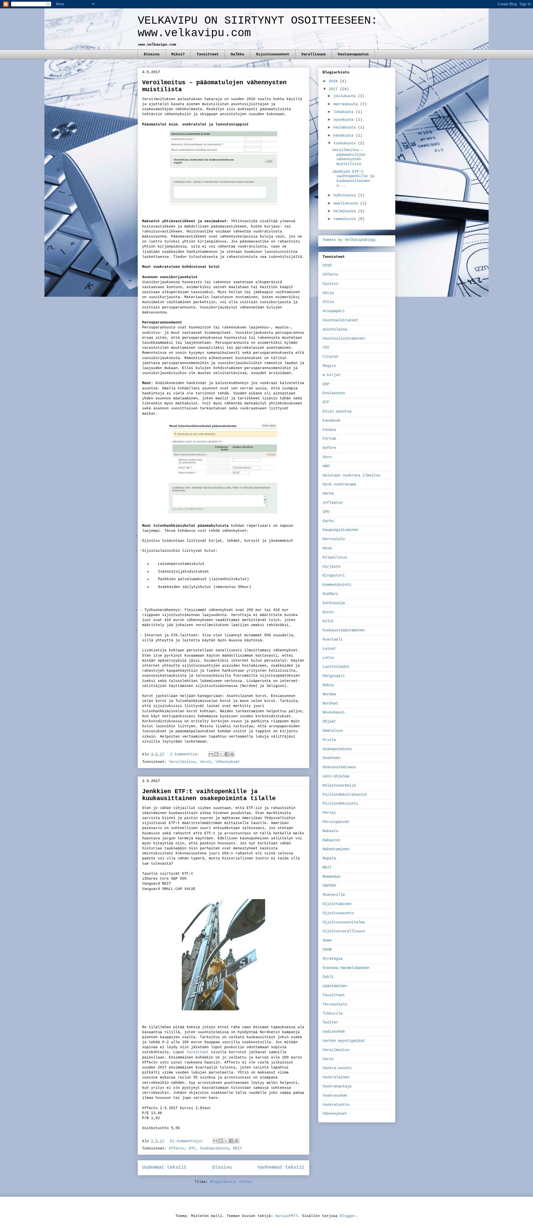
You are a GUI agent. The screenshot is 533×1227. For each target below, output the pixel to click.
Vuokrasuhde (335, 1095)
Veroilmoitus (182, 762)
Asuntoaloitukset (340, 320)
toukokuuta (345, 143)
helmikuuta (345, 211)
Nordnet (330, 703)
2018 (334, 81)
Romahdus (331, 876)
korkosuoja (334, 603)
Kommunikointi (337, 584)
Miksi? (178, 54)
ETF (192, 1148)
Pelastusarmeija (339, 785)
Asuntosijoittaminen (344, 338)
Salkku (237, 54)
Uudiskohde (334, 1031)
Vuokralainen (336, 1077)
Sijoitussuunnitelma (344, 922)
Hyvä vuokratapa (339, 484)
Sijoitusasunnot (272, 54)
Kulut (328, 621)
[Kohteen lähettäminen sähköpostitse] (211, 754)
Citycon (330, 356)
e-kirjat (331, 375)
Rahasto (330, 831)
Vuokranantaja (337, 1086)
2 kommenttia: (185, 754)
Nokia (328, 685)
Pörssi (329, 812)
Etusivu (151, 54)
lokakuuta (344, 112)
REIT (237, 1148)
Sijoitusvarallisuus (344, 931)
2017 (334, 89)
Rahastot (331, 840)
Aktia (328, 293)
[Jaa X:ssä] (221, 754)
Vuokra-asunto (337, 1068)
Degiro (329, 365)
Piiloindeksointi (340, 803)
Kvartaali (333, 639)
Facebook (331, 420)
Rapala (329, 858)
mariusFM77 (286, 1216)
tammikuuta (345, 219)
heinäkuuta (345, 127)
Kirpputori (334, 575)
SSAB (327, 949)
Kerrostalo (334, 539)
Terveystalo (335, 1004)
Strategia (333, 958)
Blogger (347, 1216)
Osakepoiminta (214, 1148)
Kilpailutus (335, 557)
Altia (328, 302)
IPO (326, 511)
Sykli (328, 976)
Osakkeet (331, 758)
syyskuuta (344, 119)
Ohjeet (329, 721)
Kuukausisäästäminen (344, 630)
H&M (326, 466)
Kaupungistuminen (340, 530)
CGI (326, 347)
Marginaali (334, 676)
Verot (205, 762)
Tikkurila (333, 1013)
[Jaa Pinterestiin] (232, 754)
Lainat (329, 648)
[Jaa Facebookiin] (227, 754)
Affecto (176, 1148)
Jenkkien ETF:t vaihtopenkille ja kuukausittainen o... (353, 178)
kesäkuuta (344, 135)
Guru (327, 457)
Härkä (328, 493)
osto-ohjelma (336, 776)
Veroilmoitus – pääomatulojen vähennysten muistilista (348, 157)
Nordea (329, 694)
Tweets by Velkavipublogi (349, 240)
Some (327, 940)
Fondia (329, 429)
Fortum (329, 438)
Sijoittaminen (337, 904)
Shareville (334, 894)
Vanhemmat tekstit (281, 1167)
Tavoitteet (208, 54)
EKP (326, 384)
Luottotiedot (336, 666)
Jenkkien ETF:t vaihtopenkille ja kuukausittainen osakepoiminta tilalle (209, 795)
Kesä (327, 548)
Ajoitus (330, 283)
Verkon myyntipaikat (344, 1040)
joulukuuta (345, 96)
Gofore (329, 448)
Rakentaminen (336, 849)
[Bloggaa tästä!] (216, 754)
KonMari (330, 594)
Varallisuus (313, 54)
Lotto (328, 657)
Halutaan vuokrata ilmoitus (351, 475)
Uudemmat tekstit (164, 1167)
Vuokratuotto (336, 1104)
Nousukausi (334, 712)
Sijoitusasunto (338, 913)
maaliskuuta (346, 203)
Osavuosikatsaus (339, 767)
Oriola (329, 740)
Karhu (328, 521)
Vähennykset (227, 762)
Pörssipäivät (336, 822)
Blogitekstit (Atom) (231, 1182)
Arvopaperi (334, 311)
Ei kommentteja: (188, 1141)
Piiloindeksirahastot (345, 794)
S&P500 (329, 885)
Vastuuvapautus (353, 54)
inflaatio (333, 502)
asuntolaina (335, 329)
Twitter (330, 1022)
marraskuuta (346, 104)
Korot (328, 612)
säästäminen (335, 986)
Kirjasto (331, 566)
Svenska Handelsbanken (346, 968)
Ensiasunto (334, 393)
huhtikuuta (345, 195)
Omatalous (333, 730)
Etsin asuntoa (337, 411)
